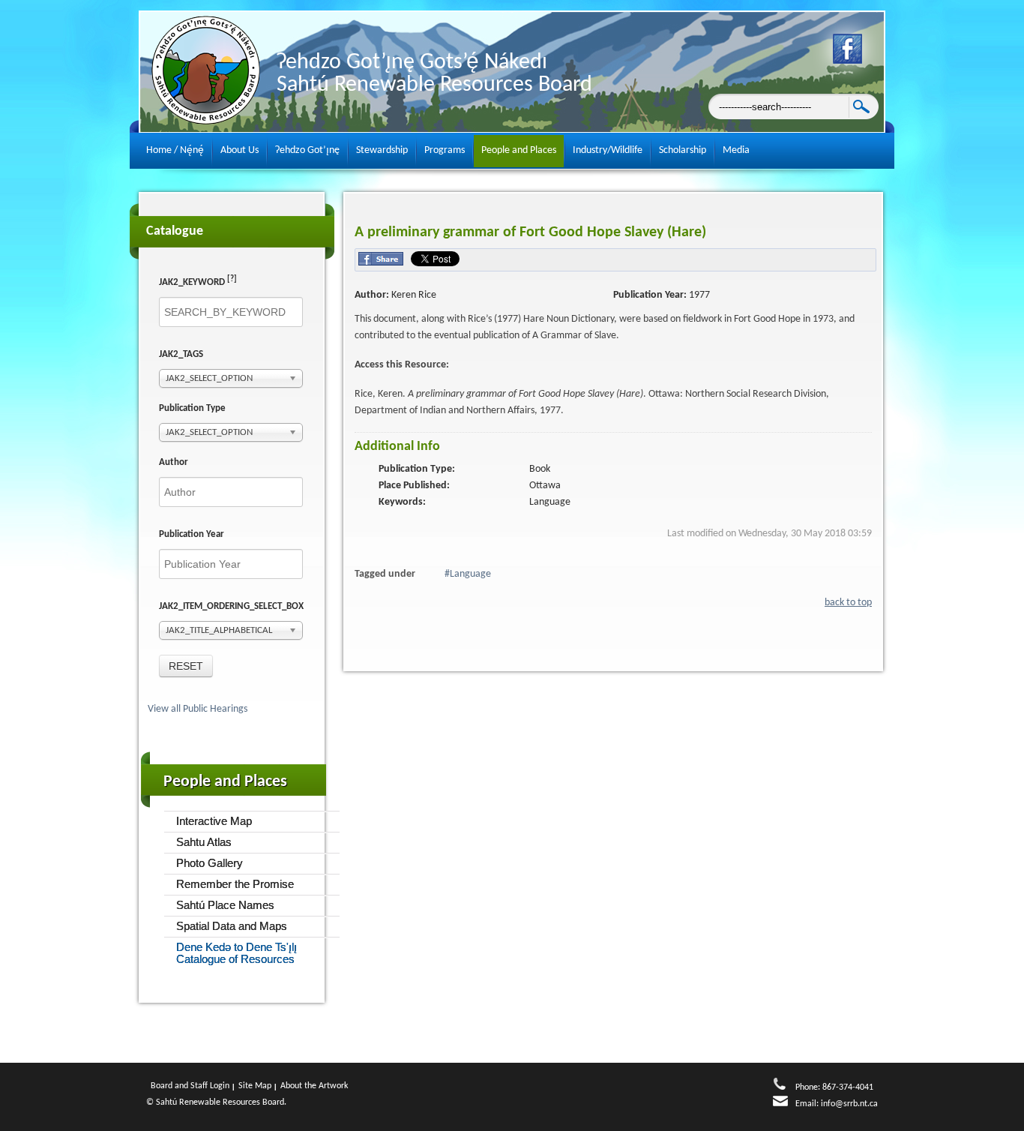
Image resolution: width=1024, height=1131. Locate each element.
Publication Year (191, 534)
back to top (848, 602)
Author (173, 462)
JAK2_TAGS (181, 354)
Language (470, 574)
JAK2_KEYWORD (198, 281)
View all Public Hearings (199, 709)
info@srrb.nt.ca (849, 1104)
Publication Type (192, 408)
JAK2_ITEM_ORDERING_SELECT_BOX (231, 606)
